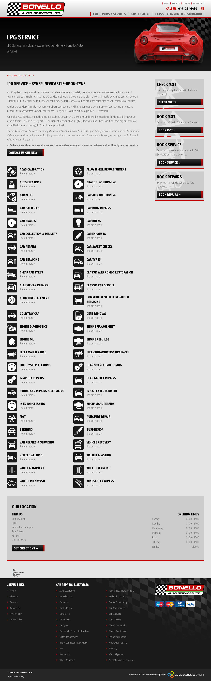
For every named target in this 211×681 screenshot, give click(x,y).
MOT (62, 648)
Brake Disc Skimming (118, 596)
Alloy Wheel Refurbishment (121, 591)
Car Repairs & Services (109, 14)
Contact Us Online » (22, 153)
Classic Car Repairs (118, 625)
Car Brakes (65, 614)
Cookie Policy (16, 619)
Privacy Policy (16, 614)
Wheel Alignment (116, 654)
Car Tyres (64, 625)
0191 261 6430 (181, 8)
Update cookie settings (16, 676)
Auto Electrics (66, 596)
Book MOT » (167, 130)
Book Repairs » (170, 195)
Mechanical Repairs (118, 643)
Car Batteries (66, 608)
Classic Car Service (117, 631)
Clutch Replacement (69, 637)
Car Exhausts (115, 614)
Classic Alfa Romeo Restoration (178, 14)
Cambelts (64, 602)
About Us (176, 3)
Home (166, 3)
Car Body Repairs (117, 608)
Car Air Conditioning (118, 602)
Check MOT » (167, 102)
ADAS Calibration (67, 591)
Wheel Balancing (67, 660)
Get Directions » (26, 548)
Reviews (186, 3)
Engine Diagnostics (117, 637)
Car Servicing (140, 14)
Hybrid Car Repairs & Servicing (73, 643)
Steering (113, 648)
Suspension (65, 654)
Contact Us (197, 3)
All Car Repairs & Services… (121, 660)
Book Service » (169, 162)
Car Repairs (65, 619)
